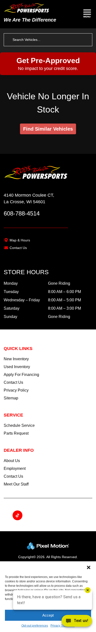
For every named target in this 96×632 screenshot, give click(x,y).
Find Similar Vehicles (48, 129)
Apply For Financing (21, 374)
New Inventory (16, 359)
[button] (88, 567)
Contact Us (18, 248)
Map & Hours (20, 240)
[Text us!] (77, 622)
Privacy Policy (16, 390)
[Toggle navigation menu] (87, 14)
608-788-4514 (22, 213)
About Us (12, 461)
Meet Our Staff (16, 484)
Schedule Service (19, 425)
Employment (15, 468)
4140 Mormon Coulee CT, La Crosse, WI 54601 (29, 198)
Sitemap (11, 398)
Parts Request (16, 433)
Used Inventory (17, 367)
